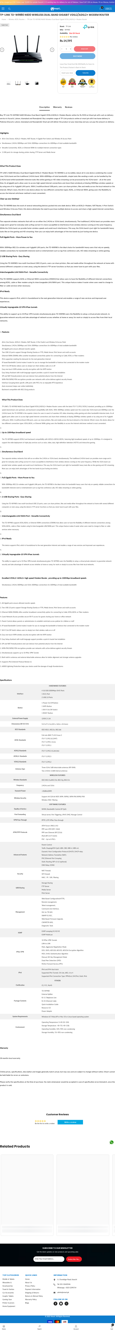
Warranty (57, 107)
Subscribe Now (74, 1259)
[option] (27, 49)
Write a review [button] (70, 1122)
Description (44, 107)
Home (4, 19)
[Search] (9, 8)
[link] (27, 1227)
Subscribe (85, 73)
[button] (2, 50)
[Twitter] (66, 1303)
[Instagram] (61, 1303)
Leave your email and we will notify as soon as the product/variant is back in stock (77, 65)
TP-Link (68, 26)
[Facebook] (55, 1303)
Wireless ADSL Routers (17, 19)
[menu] (3, 8)
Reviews (68, 107)
